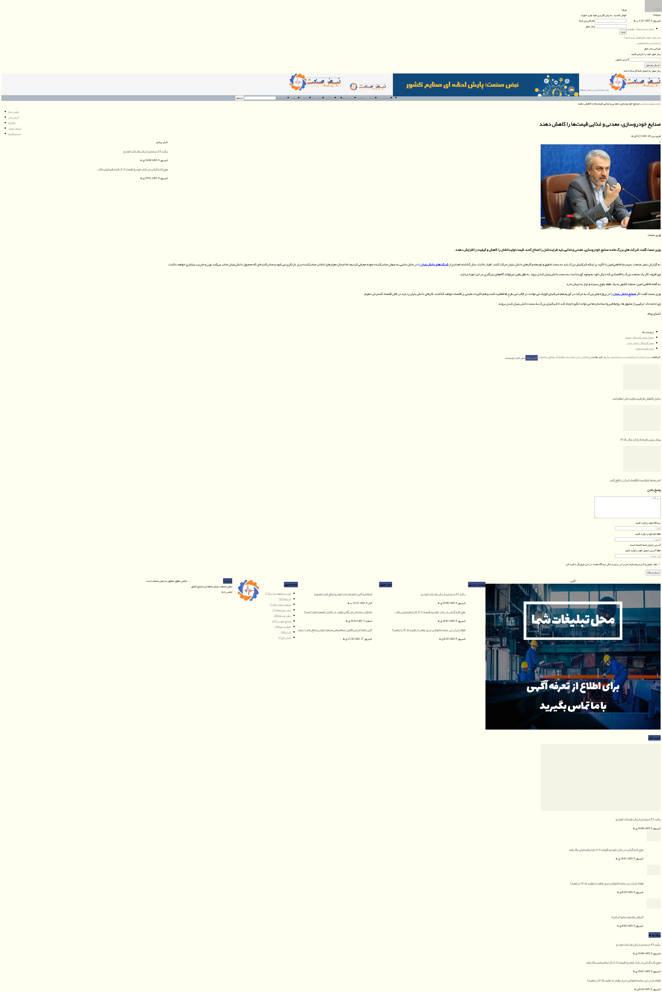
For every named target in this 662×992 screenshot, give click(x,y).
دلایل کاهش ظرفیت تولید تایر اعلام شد (637, 398)
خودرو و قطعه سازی (362, 98)
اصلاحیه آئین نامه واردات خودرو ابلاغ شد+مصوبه (343, 594)
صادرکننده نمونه (645, 348)
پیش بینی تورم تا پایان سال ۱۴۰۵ (640, 439)
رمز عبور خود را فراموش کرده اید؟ (642, 37)
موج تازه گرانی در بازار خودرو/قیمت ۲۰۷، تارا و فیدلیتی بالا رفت (606, 849)
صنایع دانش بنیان (624, 294)
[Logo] (367, 89)
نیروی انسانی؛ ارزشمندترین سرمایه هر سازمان (627, 357)
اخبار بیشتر (531, 358)
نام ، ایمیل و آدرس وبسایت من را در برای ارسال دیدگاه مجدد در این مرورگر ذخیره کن (611, 564)
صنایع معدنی (345, 98)
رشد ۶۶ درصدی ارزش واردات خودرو (638, 819)
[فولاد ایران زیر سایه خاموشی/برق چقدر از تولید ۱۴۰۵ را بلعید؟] (654, 874)
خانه (658, 103)
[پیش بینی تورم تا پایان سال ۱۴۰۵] (642, 430)
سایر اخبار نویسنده (515, 358)
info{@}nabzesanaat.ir (209, 592)
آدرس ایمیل (622, 59)
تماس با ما (290, 98)
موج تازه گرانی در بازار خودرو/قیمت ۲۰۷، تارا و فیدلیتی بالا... (429, 612)
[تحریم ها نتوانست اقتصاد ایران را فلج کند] (642, 470)
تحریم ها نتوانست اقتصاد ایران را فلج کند (635, 480)
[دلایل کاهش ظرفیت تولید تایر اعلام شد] (642, 389)
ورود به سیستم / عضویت (640, 29)
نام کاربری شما (587, 20)
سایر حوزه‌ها (313, 98)
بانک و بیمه (326, 98)
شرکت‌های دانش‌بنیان (434, 264)
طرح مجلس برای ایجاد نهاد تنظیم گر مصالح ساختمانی (565, 357)
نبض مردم (301, 98)
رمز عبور (590, 26)
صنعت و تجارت (380, 98)
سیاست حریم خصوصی (649, 43)
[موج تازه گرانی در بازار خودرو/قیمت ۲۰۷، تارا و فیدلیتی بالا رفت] (654, 840)
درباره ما (280, 98)
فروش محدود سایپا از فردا (627, 917)
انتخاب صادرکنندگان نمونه (639, 337)
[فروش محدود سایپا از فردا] (654, 908)
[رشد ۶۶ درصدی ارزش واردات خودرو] (601, 809)
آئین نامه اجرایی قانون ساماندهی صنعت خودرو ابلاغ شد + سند (335, 630)
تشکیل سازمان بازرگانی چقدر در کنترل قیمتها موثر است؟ (338, 612)
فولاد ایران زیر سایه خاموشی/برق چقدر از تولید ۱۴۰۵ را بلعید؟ (606, 883)
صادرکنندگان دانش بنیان (640, 343)
